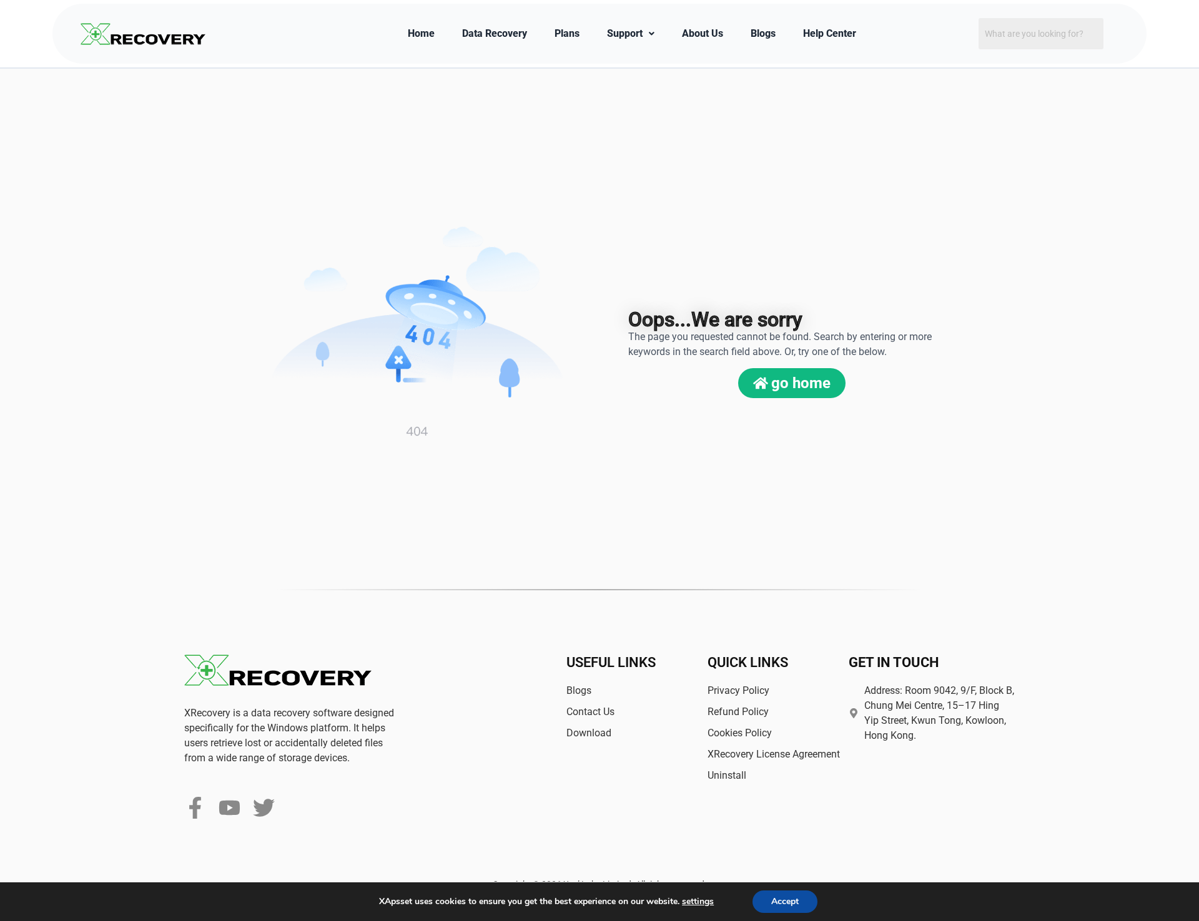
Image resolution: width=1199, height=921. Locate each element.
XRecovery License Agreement (774, 754)
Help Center (829, 33)
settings (698, 901)
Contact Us (590, 712)
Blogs (763, 33)
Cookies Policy (740, 733)
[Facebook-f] (195, 808)
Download (588, 733)
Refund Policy (738, 712)
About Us (702, 33)
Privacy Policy (738, 690)
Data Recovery (494, 33)
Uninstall (727, 775)
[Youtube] (229, 808)
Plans (567, 33)
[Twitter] (264, 808)
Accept (785, 901)
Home (421, 33)
